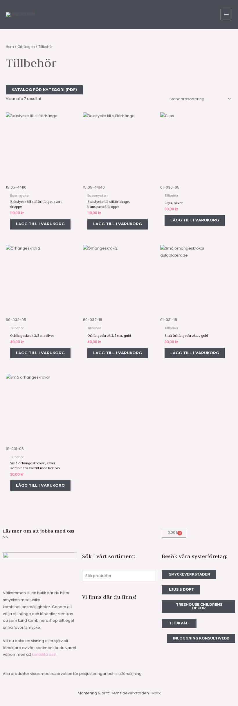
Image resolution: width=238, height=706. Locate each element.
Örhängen (26, 46)
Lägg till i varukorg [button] (40, 224)
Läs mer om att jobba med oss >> (38, 534)
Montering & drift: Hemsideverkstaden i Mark (119, 693)
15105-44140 (94, 187)
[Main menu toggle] (226, 14)
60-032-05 (16, 319)
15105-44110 (16, 187)
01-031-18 (168, 319)
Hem (10, 46)
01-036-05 (169, 187)
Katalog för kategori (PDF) (44, 89)
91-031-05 (15, 448)
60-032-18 (92, 319)
